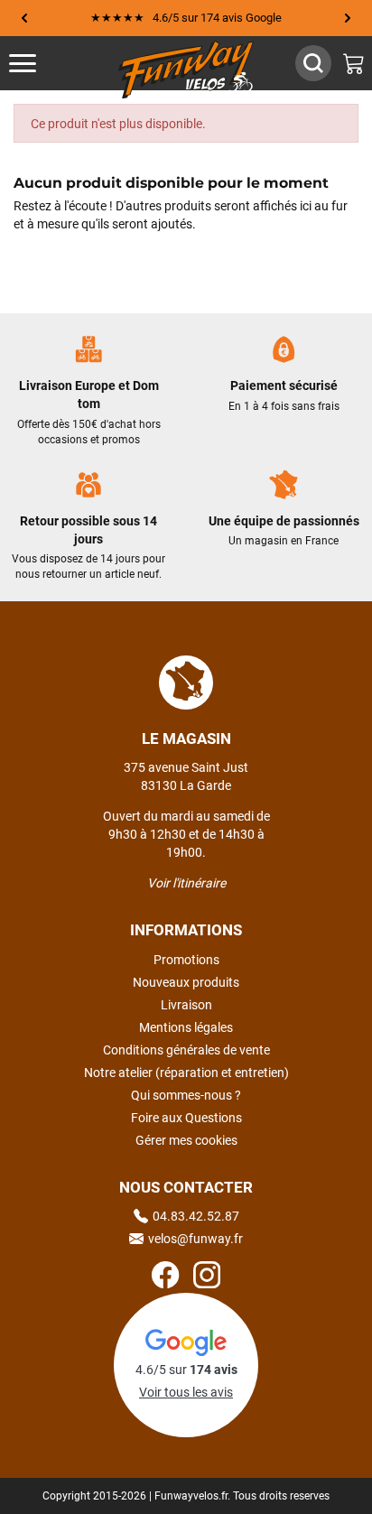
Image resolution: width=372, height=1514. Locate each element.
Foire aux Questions (186, 1117)
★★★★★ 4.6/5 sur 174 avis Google (186, 17)
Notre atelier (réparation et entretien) (186, 1072)
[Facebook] (165, 1277)
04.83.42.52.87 (196, 1216)
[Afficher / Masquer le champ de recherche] (313, 63)
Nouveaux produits (186, 982)
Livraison (186, 1005)
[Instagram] (206, 1277)
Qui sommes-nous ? (186, 1095)
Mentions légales (186, 1027)
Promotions (186, 959)
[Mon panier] (354, 63)
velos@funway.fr (195, 1238)
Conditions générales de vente (186, 1050)
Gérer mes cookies (186, 1140)
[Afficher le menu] (40, 63)
